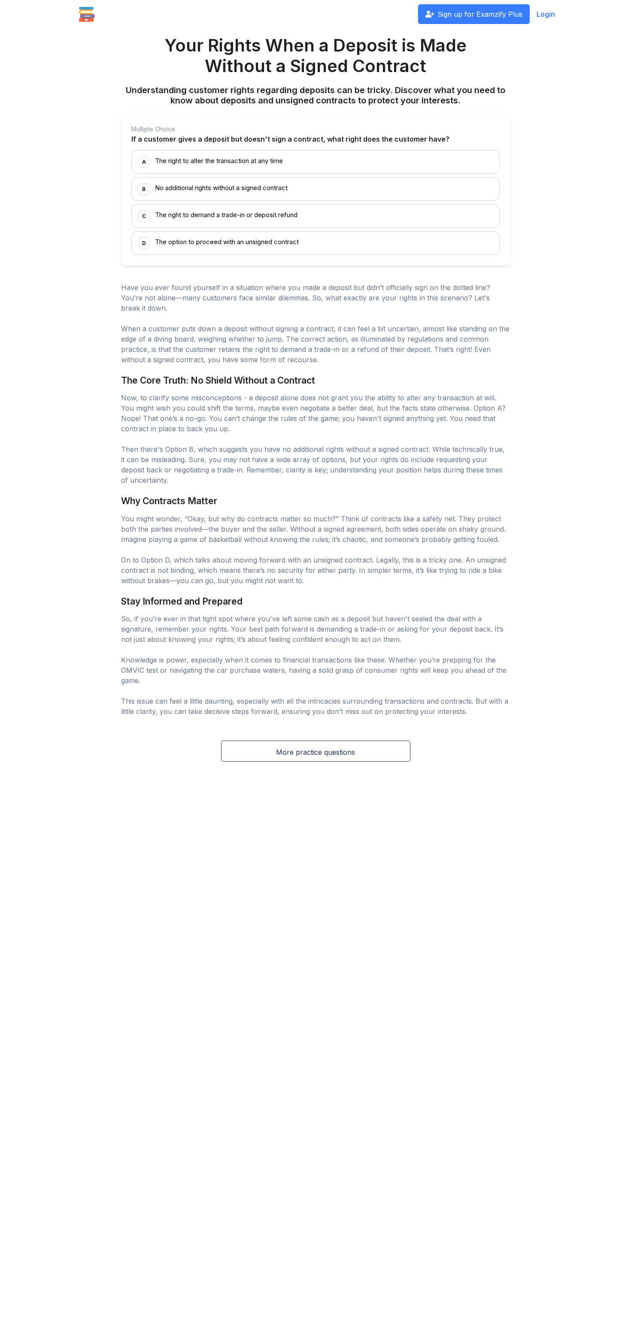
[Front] (86, 14)
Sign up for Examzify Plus (479, 14)
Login (546, 14)
